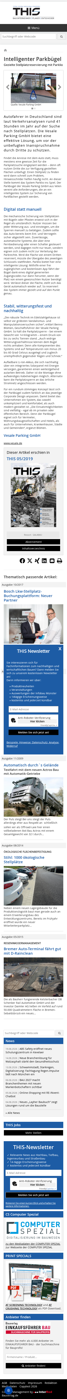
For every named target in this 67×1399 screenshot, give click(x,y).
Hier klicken (37, 721)
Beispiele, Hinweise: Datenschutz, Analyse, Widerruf (33, 744)
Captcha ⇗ (49, 725)
